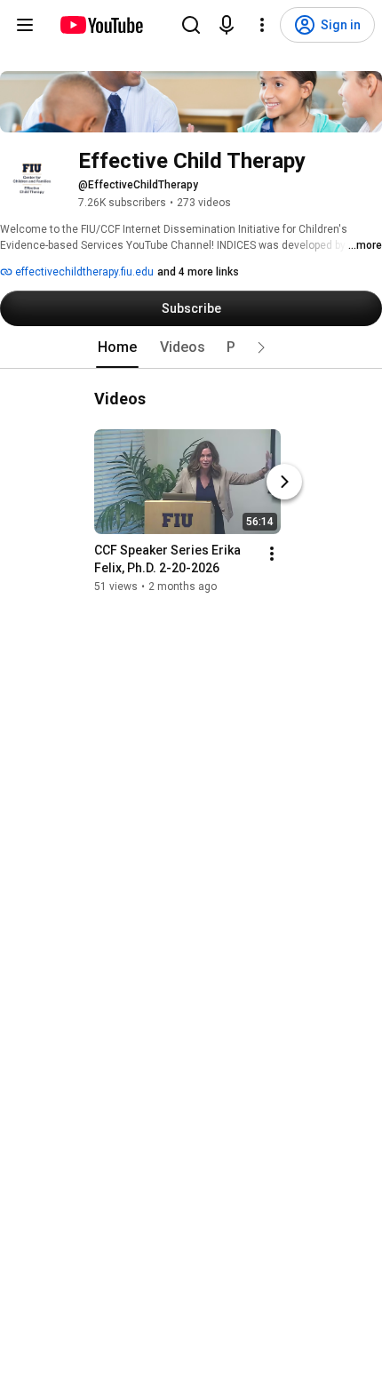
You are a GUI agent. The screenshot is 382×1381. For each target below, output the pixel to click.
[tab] (117, 347)
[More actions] (272, 553)
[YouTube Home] (100, 25)
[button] (261, 347)
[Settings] (262, 25)
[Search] (191, 25)
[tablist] (191, 347)
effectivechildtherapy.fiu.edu (83, 272)
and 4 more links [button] (198, 272)
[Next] (284, 481)
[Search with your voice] (226, 25)
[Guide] (25, 25)
